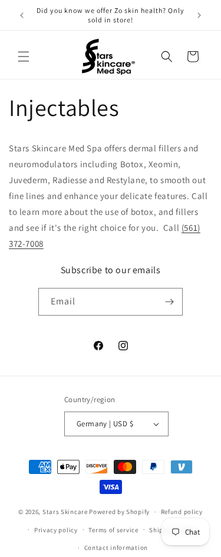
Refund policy (182, 512)
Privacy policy (56, 530)
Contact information (116, 547)
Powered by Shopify (119, 512)
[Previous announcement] (22, 15)
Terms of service (113, 530)
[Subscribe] (169, 302)
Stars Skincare (65, 512)
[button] (24, 56)
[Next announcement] (199, 15)
